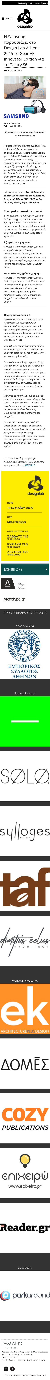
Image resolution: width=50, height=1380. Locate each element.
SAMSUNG (30, 465)
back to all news (14, 70)
